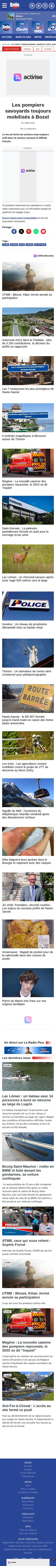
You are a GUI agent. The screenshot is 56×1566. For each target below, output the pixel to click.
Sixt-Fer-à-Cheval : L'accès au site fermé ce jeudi (26, 1408)
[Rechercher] (45, 6)
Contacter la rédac (28, 1492)
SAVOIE (27, 49)
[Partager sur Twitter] (20, 232)
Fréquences (28, 1476)
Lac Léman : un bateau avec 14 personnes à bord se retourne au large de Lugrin (27, 1100)
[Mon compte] (52, 6)
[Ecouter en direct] (39, 6)
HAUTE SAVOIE (12, 49)
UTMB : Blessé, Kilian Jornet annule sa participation (25, 1295)
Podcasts (28, 1517)
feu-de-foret (40, 245)
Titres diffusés (28, 1472)
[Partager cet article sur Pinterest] (28, 232)
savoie (5, 245)
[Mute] (54, 16)
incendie (13, 245)
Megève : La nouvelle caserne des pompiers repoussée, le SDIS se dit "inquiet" (26, 1346)
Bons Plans (23, 37)
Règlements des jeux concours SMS (28, 1545)
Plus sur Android (28, 1533)
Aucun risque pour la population (19, 218)
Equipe (28, 1469)
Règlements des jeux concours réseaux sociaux (28, 1542)
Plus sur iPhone (28, 1529)
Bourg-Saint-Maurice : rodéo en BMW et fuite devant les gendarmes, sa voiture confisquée (28, 1172)
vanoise (29, 245)
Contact (28, 1466)
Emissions (28, 1504)
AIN (37, 49)
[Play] (3, 25)
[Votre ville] (32, 6)
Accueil (7, 37)
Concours (28, 1508)
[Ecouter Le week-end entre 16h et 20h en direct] (28, 1050)
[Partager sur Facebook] (13, 232)
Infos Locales (28, 1488)
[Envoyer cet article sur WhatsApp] (35, 232)
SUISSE (47, 49)
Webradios (28, 1520)
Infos (37, 37)
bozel (22, 245)
